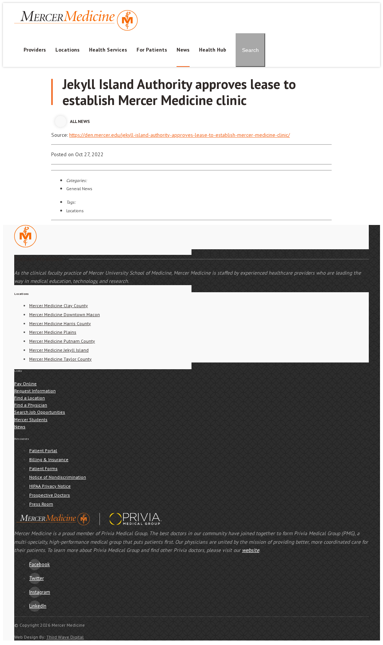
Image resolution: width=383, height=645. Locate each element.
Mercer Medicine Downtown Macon (64, 314)
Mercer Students (351, 6)
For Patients (152, 49)
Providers (35, 49)
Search (250, 50)
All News (80, 121)
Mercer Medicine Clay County (58, 305)
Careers (316, 6)
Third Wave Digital (65, 637)
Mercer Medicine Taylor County (60, 359)
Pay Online (234, 6)
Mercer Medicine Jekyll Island (59, 350)
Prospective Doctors (49, 495)
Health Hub (212, 49)
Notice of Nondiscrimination (57, 477)
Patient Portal (199, 6)
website (250, 550)
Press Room (41, 504)
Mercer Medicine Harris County (60, 323)
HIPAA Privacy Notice (50, 486)
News (183, 49)
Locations (67, 49)
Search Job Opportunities (39, 412)
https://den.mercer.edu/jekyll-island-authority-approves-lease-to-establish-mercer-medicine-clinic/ (179, 135)
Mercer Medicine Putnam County (62, 341)
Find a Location (29, 398)
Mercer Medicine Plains (52, 332)
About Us (289, 6)
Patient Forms (43, 468)
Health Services (108, 49)
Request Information (35, 391)
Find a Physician (30, 405)
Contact (263, 6)
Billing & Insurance (48, 459)
